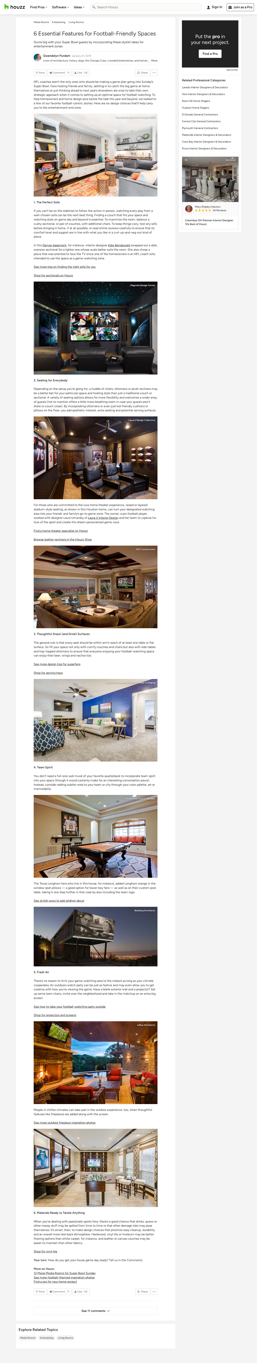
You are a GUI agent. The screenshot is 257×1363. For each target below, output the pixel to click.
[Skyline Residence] (95, 936)
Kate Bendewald (119, 245)
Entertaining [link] (58, 22)
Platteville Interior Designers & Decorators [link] (206, 135)
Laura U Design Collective (141, 420)
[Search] (94, 7)
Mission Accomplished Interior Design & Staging (130, 682)
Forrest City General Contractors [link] (201, 121)
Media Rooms (27, 1337)
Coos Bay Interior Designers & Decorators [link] (206, 141)
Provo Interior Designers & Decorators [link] (204, 148)
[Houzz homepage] (14, 6)
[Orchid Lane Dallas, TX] (95, 836)
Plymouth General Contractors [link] (200, 128)
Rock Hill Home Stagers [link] (196, 101)
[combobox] (145, 7)
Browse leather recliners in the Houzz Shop (63, 539)
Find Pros (37, 7)
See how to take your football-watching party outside (70, 1006)
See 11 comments (93, 1311)
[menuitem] (39, 7)
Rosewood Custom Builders (140, 798)
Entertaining (46, 1337)
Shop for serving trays (48, 673)
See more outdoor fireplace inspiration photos (64, 1122)
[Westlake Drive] (95, 1062)
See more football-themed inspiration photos (64, 1277)
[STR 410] (95, 720)
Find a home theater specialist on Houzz (61, 531)
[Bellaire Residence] (95, 457)
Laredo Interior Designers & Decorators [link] (205, 87)
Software (59, 7)
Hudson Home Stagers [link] (195, 107)
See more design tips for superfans (57, 664)
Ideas (78, 7)
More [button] (154, 60)
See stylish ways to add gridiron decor (59, 900)
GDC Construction (145, 549)
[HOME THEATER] (95, 328)
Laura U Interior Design (103, 518)
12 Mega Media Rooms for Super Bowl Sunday (65, 1273)
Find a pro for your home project (55, 1281)
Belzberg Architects (145, 910)
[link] (215, 211)
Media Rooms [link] (41, 22)
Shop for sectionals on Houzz (53, 275)
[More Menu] (154, 73)
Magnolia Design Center (142, 285)
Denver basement (54, 245)
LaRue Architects (146, 1025)
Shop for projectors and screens (55, 1015)
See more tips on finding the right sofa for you (65, 267)
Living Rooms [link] (76, 22)
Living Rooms (65, 1337)
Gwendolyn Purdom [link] (56, 56)
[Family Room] (95, 587)
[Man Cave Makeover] (95, 155)
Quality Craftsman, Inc (143, 1132)
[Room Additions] (95, 1168)
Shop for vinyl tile (45, 1251)
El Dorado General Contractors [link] (200, 114)
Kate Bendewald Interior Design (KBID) (135, 117)
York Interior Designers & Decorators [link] (203, 94)
